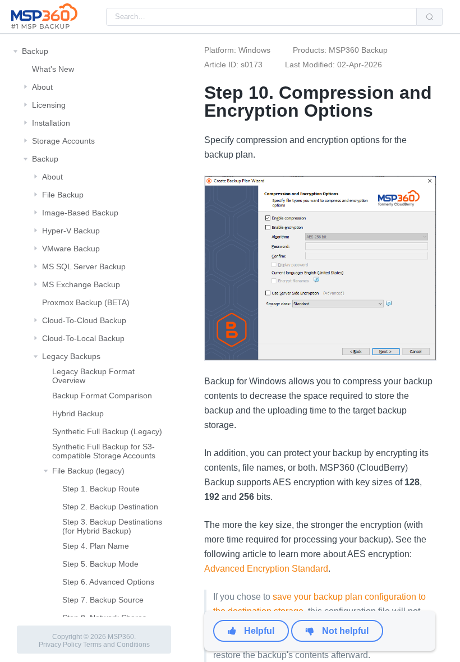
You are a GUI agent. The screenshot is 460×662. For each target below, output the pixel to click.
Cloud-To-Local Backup (83, 338)
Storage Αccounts (63, 140)
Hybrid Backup (78, 413)
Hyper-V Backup (71, 230)
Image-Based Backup (80, 212)
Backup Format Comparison (102, 395)
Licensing (49, 104)
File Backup (63, 194)
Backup (35, 51)
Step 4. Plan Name (95, 545)
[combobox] (261, 17)
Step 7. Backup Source (103, 599)
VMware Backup (71, 248)
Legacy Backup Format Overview (93, 376)
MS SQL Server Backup (84, 266)
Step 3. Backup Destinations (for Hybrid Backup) (112, 526)
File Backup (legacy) (88, 470)
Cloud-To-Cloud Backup (84, 320)
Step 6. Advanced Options (108, 581)
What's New (53, 69)
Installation (51, 122)
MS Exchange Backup (81, 284)
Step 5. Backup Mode (100, 563)
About (42, 86)
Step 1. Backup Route (101, 488)
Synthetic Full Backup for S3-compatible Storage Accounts (103, 451)
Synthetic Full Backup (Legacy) (107, 431)
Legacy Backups (71, 356)
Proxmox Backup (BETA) (86, 302)
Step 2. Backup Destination (110, 506)
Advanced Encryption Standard (266, 568)
